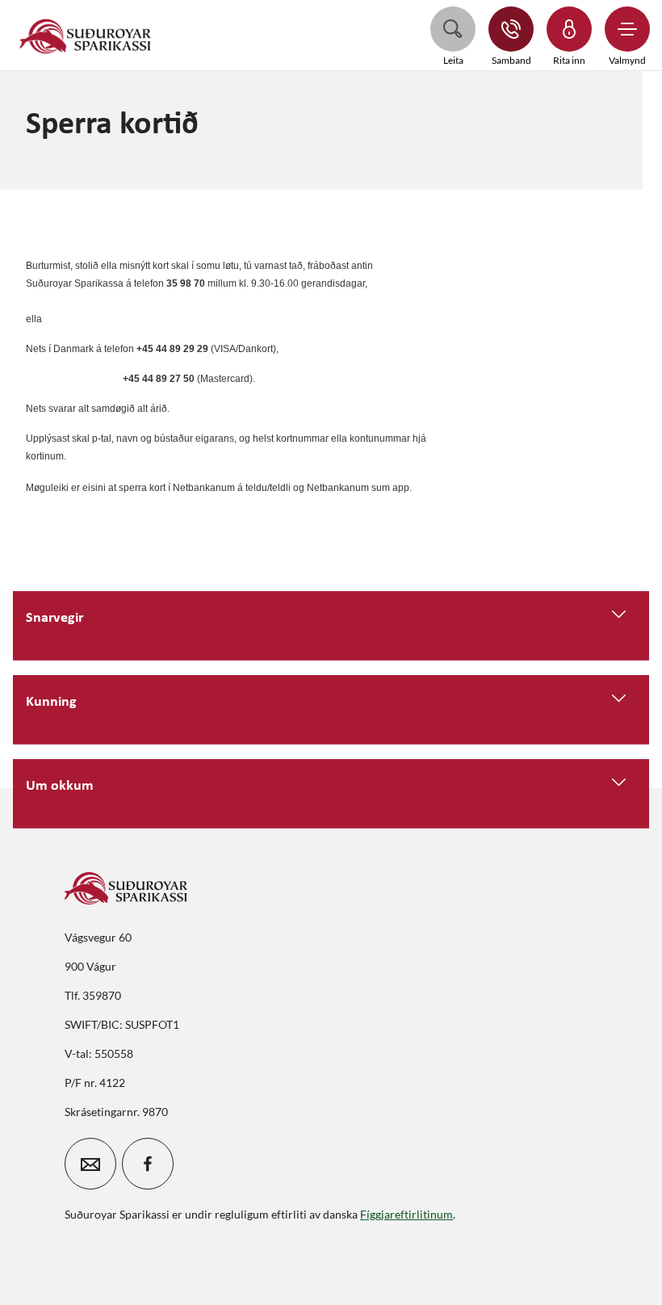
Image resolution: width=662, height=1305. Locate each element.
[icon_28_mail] (90, 1164)
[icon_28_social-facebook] (148, 1164)
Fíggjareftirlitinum (406, 1214)
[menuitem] (85, 35)
